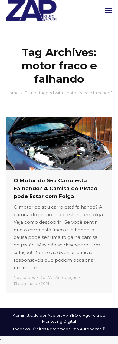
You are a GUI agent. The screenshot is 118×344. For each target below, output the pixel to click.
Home (12, 92)
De (58, 277)
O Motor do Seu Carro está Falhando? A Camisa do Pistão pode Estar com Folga (55, 188)
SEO (73, 315)
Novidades (24, 277)
